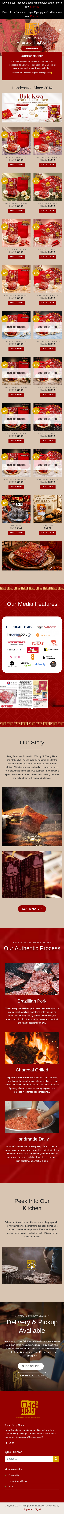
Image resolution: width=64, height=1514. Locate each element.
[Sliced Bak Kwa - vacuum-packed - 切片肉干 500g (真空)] (47, 187)
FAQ (10, 1487)
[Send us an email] (13, 1444)
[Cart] (60, 29)
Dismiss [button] (34, 6)
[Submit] (56, 1459)
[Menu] (4, 29)
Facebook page (29, 73)
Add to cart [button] (16, 165)
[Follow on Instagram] (10, 1444)
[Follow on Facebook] (6, 1444)
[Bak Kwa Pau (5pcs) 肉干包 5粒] (16, 509)
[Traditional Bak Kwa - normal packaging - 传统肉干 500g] (16, 141)
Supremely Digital (32, 1510)
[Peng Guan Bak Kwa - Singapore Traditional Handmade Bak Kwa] (32, 29)
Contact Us (13, 1476)
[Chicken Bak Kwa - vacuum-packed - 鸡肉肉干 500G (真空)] (47, 279)
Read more (16, 349)
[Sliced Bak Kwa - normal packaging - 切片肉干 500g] (16, 187)
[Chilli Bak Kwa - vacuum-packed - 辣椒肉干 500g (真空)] (47, 233)
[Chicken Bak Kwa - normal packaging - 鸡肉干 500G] (16, 279)
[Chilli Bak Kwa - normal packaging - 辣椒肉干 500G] (16, 233)
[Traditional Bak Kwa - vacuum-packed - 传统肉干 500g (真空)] (47, 141)
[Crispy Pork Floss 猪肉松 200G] (47, 509)
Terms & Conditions (17, 1481)
